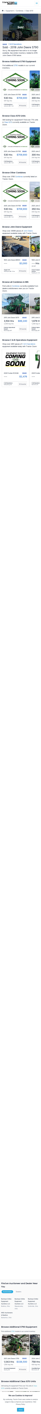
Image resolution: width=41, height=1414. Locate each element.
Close (20, 1410)
